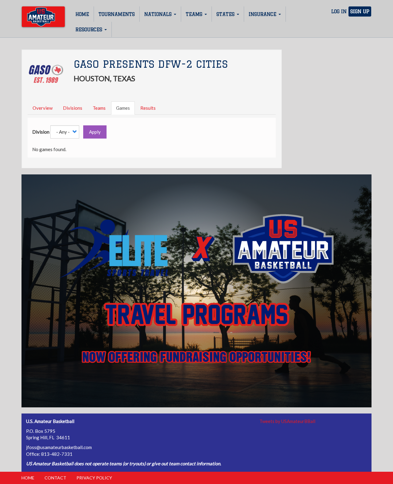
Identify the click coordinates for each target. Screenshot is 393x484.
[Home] (43, 16)
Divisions (72, 108)
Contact (55, 477)
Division (40, 132)
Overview (43, 108)
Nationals (158, 14)
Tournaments (117, 14)
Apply (95, 132)
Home (82, 14)
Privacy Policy (94, 477)
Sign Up (359, 11)
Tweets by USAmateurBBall (287, 421)
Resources (90, 29)
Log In (339, 11)
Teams (195, 14)
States (226, 14)
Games (123, 108)
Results (148, 108)
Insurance (263, 14)
